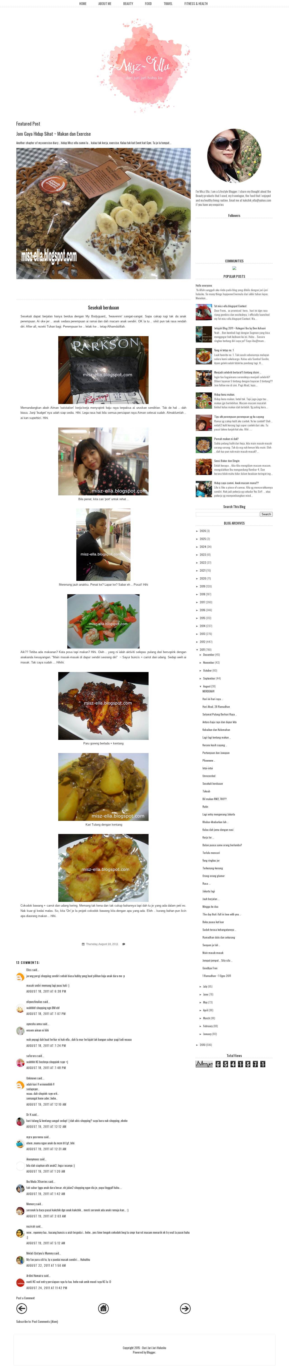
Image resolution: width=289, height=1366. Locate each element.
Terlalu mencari (211, 853)
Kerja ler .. (208, 837)
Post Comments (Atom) (45, 1321)
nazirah (30, 1226)
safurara (31, 1055)
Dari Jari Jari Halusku (154, 1347)
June (205, 994)
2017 (202, 602)
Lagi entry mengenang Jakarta (219, 814)
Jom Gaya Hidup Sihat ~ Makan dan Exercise (53, 133)
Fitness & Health (196, 3)
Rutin (205, 806)
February (208, 1026)
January (207, 1034)
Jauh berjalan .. (211, 899)
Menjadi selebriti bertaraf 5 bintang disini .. (237, 372)
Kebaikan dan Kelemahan (216, 730)
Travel (168, 3)
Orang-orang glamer (214, 876)
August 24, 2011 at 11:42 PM (47, 1287)
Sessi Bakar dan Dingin (227, 461)
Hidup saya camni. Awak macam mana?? (236, 483)
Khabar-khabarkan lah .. (215, 822)
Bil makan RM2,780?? (215, 799)
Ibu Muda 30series (37, 1181)
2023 (203, 554)
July (205, 986)
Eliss (29, 969)
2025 (203, 539)
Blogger (151, 1352)
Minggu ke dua (210, 906)
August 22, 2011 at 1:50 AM (46, 1265)
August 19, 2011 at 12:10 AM (46, 1104)
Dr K (28, 1114)
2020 (203, 578)
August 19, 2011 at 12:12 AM (46, 1126)
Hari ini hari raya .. (213, 699)
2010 (202, 1045)
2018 (202, 594)
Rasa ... (207, 883)
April (205, 1010)
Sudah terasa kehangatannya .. (219, 929)
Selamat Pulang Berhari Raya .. (220, 714)
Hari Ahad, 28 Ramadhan (216, 706)
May (205, 1002)
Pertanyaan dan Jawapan (216, 753)
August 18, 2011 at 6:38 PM (46, 991)
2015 (202, 618)
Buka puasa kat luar (213, 922)
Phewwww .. (209, 760)
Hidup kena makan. (224, 394)
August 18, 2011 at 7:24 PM (46, 1045)
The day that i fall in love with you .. (222, 914)
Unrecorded (209, 776)
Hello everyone (204, 285)
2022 (203, 562)
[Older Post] (185, 1312)
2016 (202, 610)
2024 (203, 547)
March (206, 1018)
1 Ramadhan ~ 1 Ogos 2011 (217, 976)
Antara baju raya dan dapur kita (220, 722)
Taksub (206, 791)
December (208, 654)
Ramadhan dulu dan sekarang (219, 937)
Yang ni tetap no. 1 (224, 350)
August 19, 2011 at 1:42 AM (45, 1193)
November (208, 662)
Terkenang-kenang (213, 868)
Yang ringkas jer (211, 860)
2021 (202, 570)
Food (148, 3)
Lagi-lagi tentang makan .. (217, 737)
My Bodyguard (95, 316)
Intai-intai (208, 768)
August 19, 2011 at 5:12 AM (45, 1243)
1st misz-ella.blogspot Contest (230, 306)
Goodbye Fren (210, 968)
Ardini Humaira (34, 1275)
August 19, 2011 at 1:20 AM (45, 1171)
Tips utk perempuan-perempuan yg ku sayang (239, 416)
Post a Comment (25, 1298)
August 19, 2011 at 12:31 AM (46, 1149)
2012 (202, 642)
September (209, 678)
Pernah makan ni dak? (226, 439)
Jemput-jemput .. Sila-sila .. (217, 960)
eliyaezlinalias (34, 1001)
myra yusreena (34, 1137)
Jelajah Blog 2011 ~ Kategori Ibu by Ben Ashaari (240, 328)
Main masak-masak (213, 953)
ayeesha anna (34, 1024)
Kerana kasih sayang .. (215, 745)
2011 (202, 649)
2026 (203, 531)
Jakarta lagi (209, 891)
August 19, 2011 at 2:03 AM (46, 1216)
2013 (202, 634)
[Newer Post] (21, 1312)
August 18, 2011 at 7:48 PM (46, 1067)
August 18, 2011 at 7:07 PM (46, 1013)
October (207, 670)
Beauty (128, 3)
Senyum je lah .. (211, 945)
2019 (202, 586)
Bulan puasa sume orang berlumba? (222, 845)
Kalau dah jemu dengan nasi (218, 829)
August (206, 686)
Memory (30, 1204)
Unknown (31, 1078)
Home (82, 3)
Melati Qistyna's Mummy (40, 1253)
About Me (104, 3)
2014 (202, 626)
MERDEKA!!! (208, 691)
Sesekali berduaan (213, 783)
